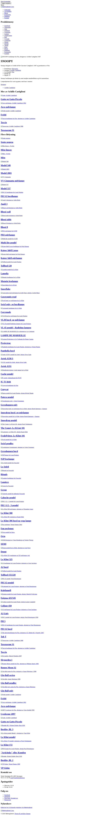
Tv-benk (6, 39)
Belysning (15, 69)
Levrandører (7, 11)
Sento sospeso (7, 142)
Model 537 (6, 188)
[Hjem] (7, 6)
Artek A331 (6, 366)
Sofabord (7, 30)
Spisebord (7, 26)
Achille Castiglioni (15, 70)
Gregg (4, 490)
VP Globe (5, 768)
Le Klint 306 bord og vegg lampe (16, 521)
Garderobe (7, 40)
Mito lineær (6, 150)
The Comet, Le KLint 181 (13, 428)
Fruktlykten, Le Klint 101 (13, 436)
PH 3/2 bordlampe (9, 196)
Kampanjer (7, 14)
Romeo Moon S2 (8, 667)
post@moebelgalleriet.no (17, 778)
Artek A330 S (7, 358)
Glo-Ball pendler (8, 683)
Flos (13, 72)
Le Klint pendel (8, 737)
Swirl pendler (7, 443)
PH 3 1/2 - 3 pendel (9, 505)
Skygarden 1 (6, 660)
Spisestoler (7, 27)
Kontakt (6, 18)
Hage (5, 47)
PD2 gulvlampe (8, 235)
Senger (6, 42)
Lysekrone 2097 (8, 714)
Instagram (7, 796)
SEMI (3, 544)
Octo (3, 536)
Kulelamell (6, 590)
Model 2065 (6, 173)
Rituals (4, 474)
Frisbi (3, 115)
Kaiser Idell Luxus (9, 250)
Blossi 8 (4, 227)
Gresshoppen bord (9, 451)
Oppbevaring (8, 35)
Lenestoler (7, 32)
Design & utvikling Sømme (22, 813)
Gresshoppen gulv (9, 405)
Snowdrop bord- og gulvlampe (15, 412)
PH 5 (3, 621)
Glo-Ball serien (8, 675)
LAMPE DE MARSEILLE (13, 335)
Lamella (4, 273)
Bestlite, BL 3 (7, 729)
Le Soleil (5, 467)
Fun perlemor (7, 528)
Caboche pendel (8, 497)
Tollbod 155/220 (8, 575)
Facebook (7, 795)
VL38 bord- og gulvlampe (13, 320)
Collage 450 (6, 606)
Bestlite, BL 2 (7, 760)
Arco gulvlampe (8, 107)
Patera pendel (7, 397)
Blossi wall (6, 212)
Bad (5, 37)
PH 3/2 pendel (7, 582)
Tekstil (6, 45)
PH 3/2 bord (6, 629)
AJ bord (4, 567)
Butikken (7, 16)
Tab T (3, 636)
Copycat (4, 389)
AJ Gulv (5, 613)
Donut (3, 551)
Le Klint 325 (6, 559)
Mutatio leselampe (9, 281)
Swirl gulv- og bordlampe (12, 304)
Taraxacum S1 (7, 130)
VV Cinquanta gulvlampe (12, 181)
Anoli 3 (4, 204)
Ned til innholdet (5, 1)
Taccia (4, 122)
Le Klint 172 (6, 745)
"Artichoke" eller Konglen (13, 752)
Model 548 (6, 165)
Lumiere (5, 482)
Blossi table (6, 219)
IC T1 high (6, 382)
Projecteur (6, 343)
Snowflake (5, 289)
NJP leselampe (7, 459)
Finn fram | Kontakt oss (11, 798)
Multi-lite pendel (8, 242)
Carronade (6, 312)
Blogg (6, 13)
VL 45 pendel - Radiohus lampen (16, 327)
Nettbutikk (7, 10)
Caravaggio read (8, 297)
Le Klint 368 (6, 513)
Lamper (6, 34)
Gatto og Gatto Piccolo (11, 99)
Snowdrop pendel (9, 420)
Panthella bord (8, 351)
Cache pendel (7, 374)
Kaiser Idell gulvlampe (11, 258)
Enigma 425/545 (8, 598)
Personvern (7, 800)
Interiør (6, 44)
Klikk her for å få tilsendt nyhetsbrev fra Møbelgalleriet (16, 807)
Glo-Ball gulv (7, 691)
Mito (3, 157)
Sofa (5, 29)
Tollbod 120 (6, 266)
